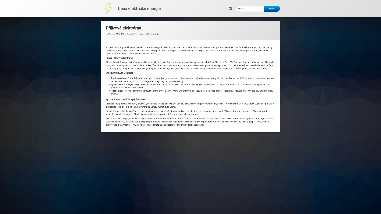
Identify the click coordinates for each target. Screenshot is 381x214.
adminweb (133, 34)
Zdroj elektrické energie (149, 34)
